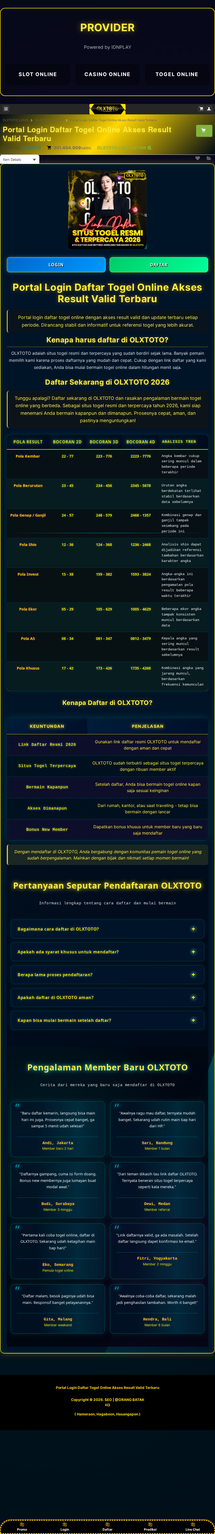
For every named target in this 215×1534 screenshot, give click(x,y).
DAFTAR (159, 265)
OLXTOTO (31, 147)
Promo (22, 1529)
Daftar (107, 1529)
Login (65, 1529)
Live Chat (193, 1529)
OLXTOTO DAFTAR (49, 120)
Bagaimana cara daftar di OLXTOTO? (107, 928)
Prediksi (150, 1529)
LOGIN (56, 265)
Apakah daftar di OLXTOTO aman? (107, 997)
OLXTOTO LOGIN (15, 120)
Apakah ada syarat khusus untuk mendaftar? (107, 951)
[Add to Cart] (204, 130)
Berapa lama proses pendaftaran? (107, 974)
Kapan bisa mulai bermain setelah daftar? (107, 1020)
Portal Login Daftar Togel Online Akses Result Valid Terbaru (113, 120)
